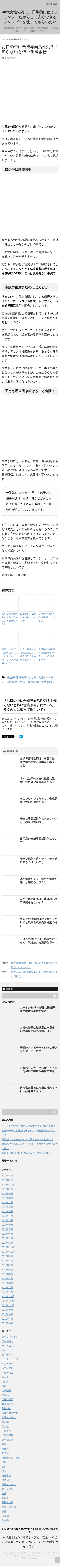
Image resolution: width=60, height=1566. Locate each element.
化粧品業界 (7, 1399)
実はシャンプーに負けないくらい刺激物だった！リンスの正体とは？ (10, 656)
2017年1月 (7, 1242)
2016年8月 (7, 1260)
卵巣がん (6, 1408)
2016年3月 (7, 1283)
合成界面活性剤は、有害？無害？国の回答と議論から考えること (38, 762)
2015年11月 (8, 1301)
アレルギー (7, 1341)
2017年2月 (7, 1238)
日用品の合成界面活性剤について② (46, 617)
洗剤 (4, 1466)
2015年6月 (7, 1323)
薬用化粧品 (7, 1502)
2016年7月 (7, 1265)
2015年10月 (8, 1305)
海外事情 (6, 1475)
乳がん (5, 1377)
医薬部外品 (7, 1404)
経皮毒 (5, 1498)
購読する (10, 989)
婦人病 (5, 1422)
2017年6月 (7, 1233)
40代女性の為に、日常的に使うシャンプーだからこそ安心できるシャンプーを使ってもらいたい (30, 17)
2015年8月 (7, 1314)
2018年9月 (7, 1193)
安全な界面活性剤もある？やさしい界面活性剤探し (10, 619)
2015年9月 (7, 1310)
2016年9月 (7, 1256)
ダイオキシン (9, 1354)
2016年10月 (8, 1251)
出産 (4, 1386)
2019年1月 (7, 1175)
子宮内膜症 (7, 1435)
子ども (5, 1426)
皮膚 (4, 1493)
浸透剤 (5, 1480)
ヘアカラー (7, 1363)
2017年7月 (7, 1229)
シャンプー (7, 1350)
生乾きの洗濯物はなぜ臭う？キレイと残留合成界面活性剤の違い (38, 922)
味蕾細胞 (33, 682)
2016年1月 (7, 1292)
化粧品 (5, 1395)
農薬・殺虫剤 (9, 1507)
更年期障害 (7, 1439)
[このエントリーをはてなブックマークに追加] (21, 736)
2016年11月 (8, 1247)
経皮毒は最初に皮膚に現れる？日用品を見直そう (27, 1153)
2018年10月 (8, 1189)
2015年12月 (8, 1296)
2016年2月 (7, 1287)
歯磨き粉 (46, 682)
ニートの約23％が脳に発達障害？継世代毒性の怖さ (29, 1126)
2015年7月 (7, 1318)
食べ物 (5, 1520)
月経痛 (5, 1448)
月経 (4, 1444)
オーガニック (9, 1345)
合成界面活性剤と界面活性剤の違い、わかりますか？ (46, 654)
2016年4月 (7, 1278)
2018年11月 (8, 1184)
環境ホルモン (9, 1484)
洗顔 (4, 1471)
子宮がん (6, 1430)
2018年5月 (7, 1211)
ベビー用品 (7, 1372)
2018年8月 (7, 1198)
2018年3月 (7, 1220)
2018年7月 (7, 1202)
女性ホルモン (9, 1417)
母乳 (4, 1462)
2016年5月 (7, 1274)
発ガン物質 (7, 1489)
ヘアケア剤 (7, 1368)
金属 (4, 1511)
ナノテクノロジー (11, 1359)
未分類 (5, 1453)
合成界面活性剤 (17, 677)
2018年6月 (7, 1207)
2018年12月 (8, 1180)
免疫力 (5, 1381)
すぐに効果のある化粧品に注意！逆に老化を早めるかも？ (28, 654)
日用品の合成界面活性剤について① (28, 617)
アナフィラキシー (11, 1337)
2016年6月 (7, 1269)
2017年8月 (7, 1225)
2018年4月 (7, 1216)
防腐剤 (5, 1515)
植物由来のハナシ (11, 1457)
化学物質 (6, 1390)
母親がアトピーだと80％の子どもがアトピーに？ (27, 1139)
